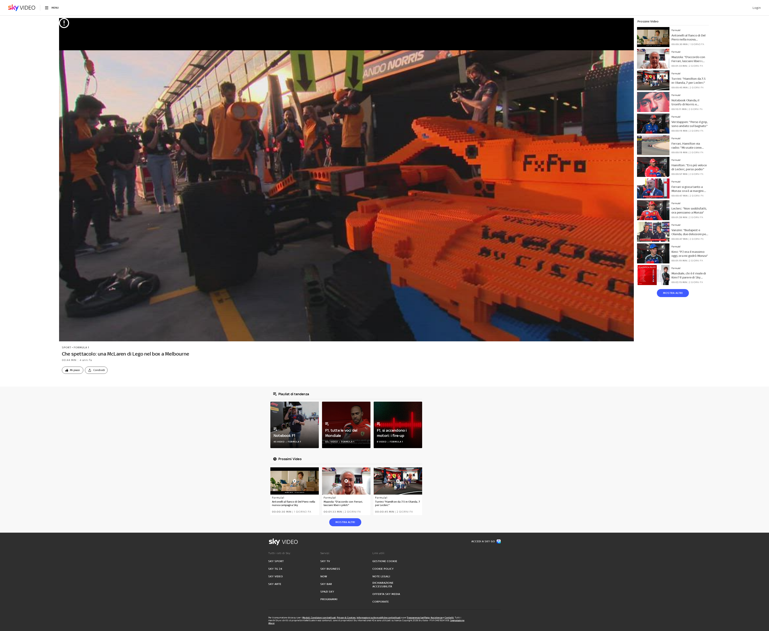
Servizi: (325, 553)
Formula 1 (81, 347)
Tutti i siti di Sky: (279, 553)
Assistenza (436, 617)
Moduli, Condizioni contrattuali (319, 617)
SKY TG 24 (275, 568)
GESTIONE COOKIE (384, 561)
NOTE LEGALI (381, 576)
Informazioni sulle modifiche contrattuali (379, 617)
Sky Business (330, 568)
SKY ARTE (274, 584)
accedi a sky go (483, 541)
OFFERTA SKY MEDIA (386, 594)
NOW (323, 576)
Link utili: (378, 553)
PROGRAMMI (328, 599)
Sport (66, 347)
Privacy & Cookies (346, 617)
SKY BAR (326, 584)
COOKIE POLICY (383, 568)
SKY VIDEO (275, 576)
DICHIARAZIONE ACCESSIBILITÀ (383, 584)
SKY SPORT (276, 561)
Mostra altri (673, 292)
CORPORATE (380, 601)
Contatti (449, 617)
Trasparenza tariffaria (418, 617)
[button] (72, 370)
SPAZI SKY (327, 591)
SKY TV (325, 561)
